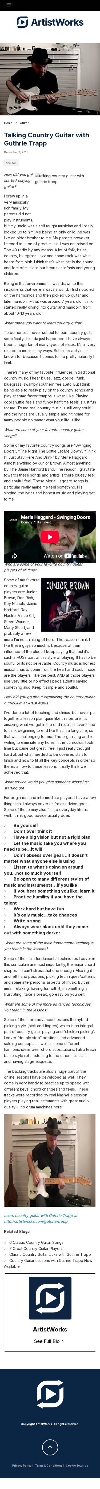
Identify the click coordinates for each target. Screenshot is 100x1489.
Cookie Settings (77, 1465)
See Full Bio (47, 1341)
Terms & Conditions (48, 1465)
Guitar (11, 163)
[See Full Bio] (63, 1341)
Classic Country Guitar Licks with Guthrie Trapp (50, 1254)
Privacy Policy (21, 1465)
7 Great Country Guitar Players (36, 1248)
